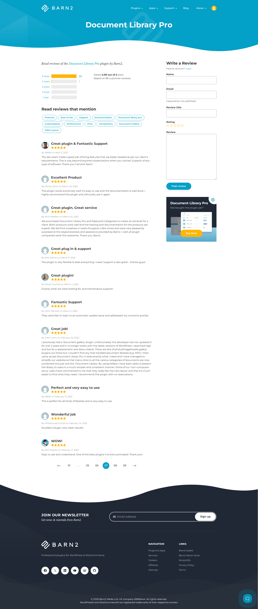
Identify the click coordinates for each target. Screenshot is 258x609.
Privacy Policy (186, 565)
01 (69, 465)
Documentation (103, 117)
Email (169, 89)
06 (96, 465)
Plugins (135, 8)
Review (171, 132)
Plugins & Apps (156, 550)
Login (189, 68)
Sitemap (153, 569)
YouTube (75, 570)
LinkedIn (65, 570)
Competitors (106, 124)
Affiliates (153, 565)
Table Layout (52, 130)
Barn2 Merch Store (189, 555)
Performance (74, 124)
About (200, 8)
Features (49, 117)
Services (152, 555)
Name (170, 74)
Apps (152, 8)
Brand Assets (186, 550)
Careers (152, 560)
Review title (173, 107)
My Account (213, 8)
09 (124, 465)
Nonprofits (185, 560)
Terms (182, 569)
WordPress (85, 570)
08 (115, 465)
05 (87, 465)
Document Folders (129, 124)
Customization (52, 124)
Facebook (45, 570)
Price (90, 124)
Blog (186, 8)
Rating (170, 122)
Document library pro (130, 117)
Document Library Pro (84, 63)
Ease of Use (67, 117)
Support (169, 8)
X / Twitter (55, 570)
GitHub (94, 570)
